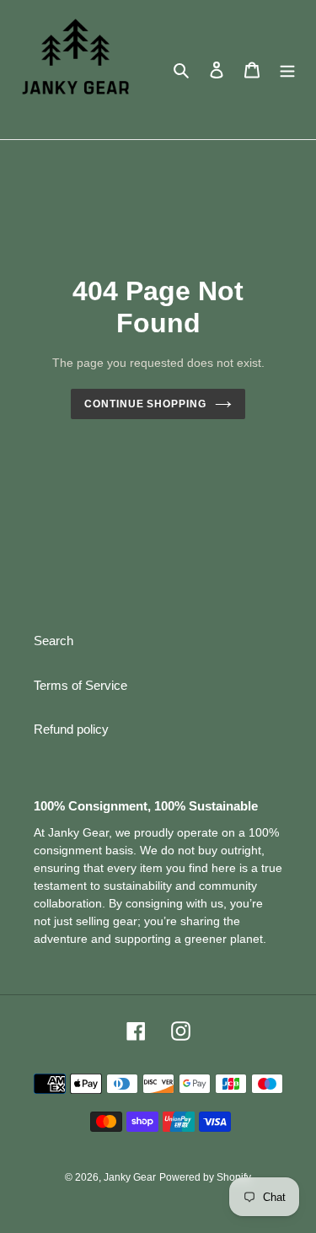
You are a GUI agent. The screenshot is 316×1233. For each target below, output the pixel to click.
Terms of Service (80, 685)
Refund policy (71, 729)
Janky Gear (130, 1177)
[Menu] (287, 69)
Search (53, 640)
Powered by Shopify (205, 1177)
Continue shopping (145, 404)
